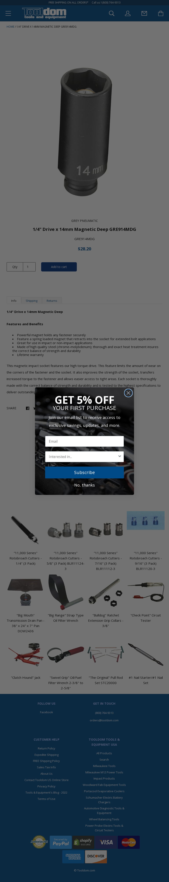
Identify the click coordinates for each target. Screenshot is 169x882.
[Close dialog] (128, 393)
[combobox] (83, 456)
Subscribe (84, 472)
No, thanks (84, 485)
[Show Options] (120, 456)
